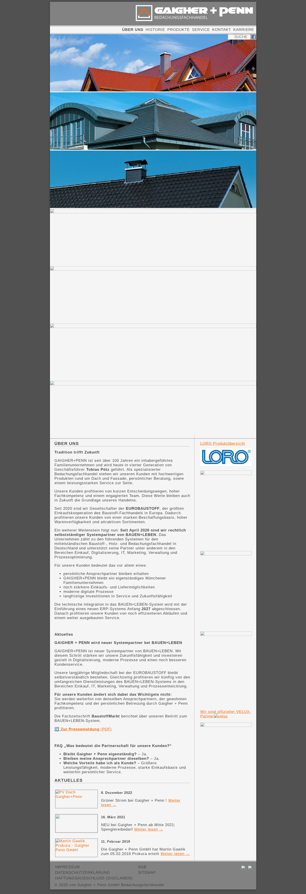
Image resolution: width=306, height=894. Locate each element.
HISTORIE (155, 30)
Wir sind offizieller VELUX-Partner (225, 714)
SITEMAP (147, 872)
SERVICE (201, 30)
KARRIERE (243, 30)
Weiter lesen (148, 829)
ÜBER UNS (132, 30)
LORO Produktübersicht (222, 443)
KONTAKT (221, 30)
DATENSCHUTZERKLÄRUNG (82, 872)
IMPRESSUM (67, 867)
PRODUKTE (178, 30)
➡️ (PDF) (83, 729)
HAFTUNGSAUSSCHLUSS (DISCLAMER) (94, 878)
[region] (153, 236)
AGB (142, 867)
